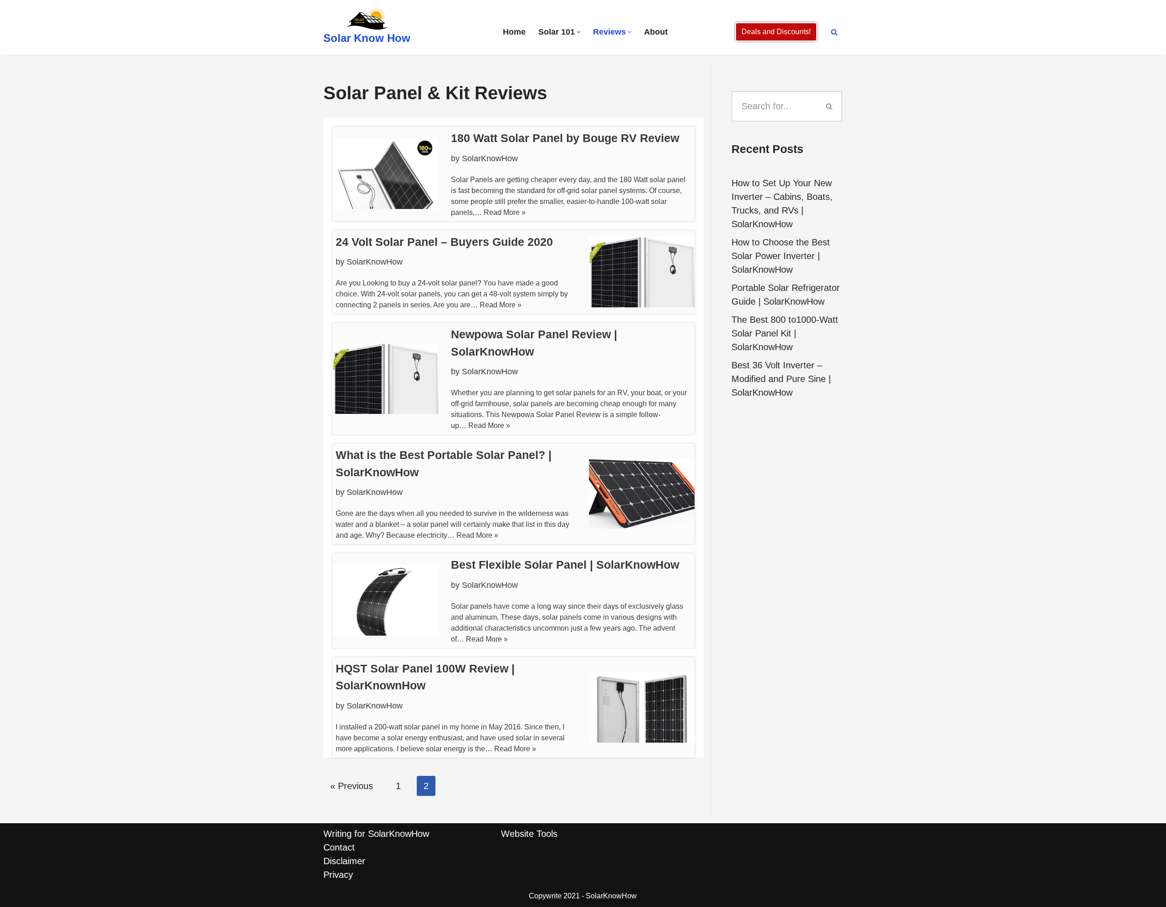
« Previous (351, 786)
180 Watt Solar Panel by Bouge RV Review (565, 138)
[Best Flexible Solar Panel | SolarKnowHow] (385, 600)
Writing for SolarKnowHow (376, 834)
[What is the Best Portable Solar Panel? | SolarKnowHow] (642, 494)
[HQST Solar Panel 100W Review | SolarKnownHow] (642, 707)
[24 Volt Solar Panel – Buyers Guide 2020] (642, 272)
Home (514, 31)
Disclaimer (344, 861)
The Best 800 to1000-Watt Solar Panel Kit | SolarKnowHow (784, 333)
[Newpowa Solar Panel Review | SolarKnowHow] (385, 378)
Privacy (338, 875)
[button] (578, 32)
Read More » (505, 212)
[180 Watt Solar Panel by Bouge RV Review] (385, 173)
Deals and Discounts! (776, 32)
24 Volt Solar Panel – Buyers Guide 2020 (444, 241)
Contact (339, 847)
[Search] (834, 32)
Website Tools (529, 834)
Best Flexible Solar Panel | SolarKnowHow (565, 564)
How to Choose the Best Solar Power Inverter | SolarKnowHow (780, 256)
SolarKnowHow (490, 158)
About (656, 31)
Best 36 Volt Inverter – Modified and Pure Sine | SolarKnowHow (781, 378)
